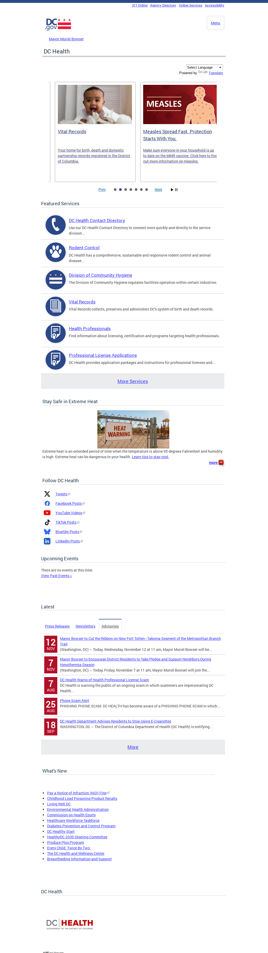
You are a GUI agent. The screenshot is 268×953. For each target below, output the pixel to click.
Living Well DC (59, 803)
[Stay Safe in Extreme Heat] (133, 428)
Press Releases (57, 626)
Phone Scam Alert (74, 700)
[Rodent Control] (55, 256)
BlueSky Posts (67, 531)
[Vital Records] (55, 310)
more (213, 462)
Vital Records (82, 302)
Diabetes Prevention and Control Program (81, 825)
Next (158, 189)
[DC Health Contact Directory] (55, 229)
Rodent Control (84, 248)
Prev (102, 189)
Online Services (190, 5)
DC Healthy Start (61, 831)
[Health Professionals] (55, 337)
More (132, 747)
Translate (216, 72)
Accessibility (214, 5)
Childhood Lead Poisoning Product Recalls (82, 798)
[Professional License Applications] (55, 364)
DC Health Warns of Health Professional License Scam (104, 679)
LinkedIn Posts (67, 541)
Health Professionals (90, 328)
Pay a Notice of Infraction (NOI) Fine (77, 792)
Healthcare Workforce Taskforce (73, 820)
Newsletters (85, 626)
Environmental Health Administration (78, 809)
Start (172, 189)
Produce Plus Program (65, 842)
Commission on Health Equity (71, 814)
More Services (133, 381)
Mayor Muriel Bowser (66, 38)
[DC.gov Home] (58, 29)
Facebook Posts (68, 503)
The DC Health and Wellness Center (75, 853)
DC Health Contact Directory (97, 220)
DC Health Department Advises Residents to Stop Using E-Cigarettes (115, 721)
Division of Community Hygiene (100, 275)
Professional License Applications (103, 355)
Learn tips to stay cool (150, 456)
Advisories (110, 626)
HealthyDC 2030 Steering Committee (77, 836)
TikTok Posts (65, 522)
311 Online (140, 5)
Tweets (61, 493)
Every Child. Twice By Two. (69, 847)
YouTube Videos (68, 512)
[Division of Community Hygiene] (55, 284)
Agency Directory (163, 5)
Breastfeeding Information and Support (79, 858)
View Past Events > (56, 575)
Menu (215, 22)
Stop (176, 189)
